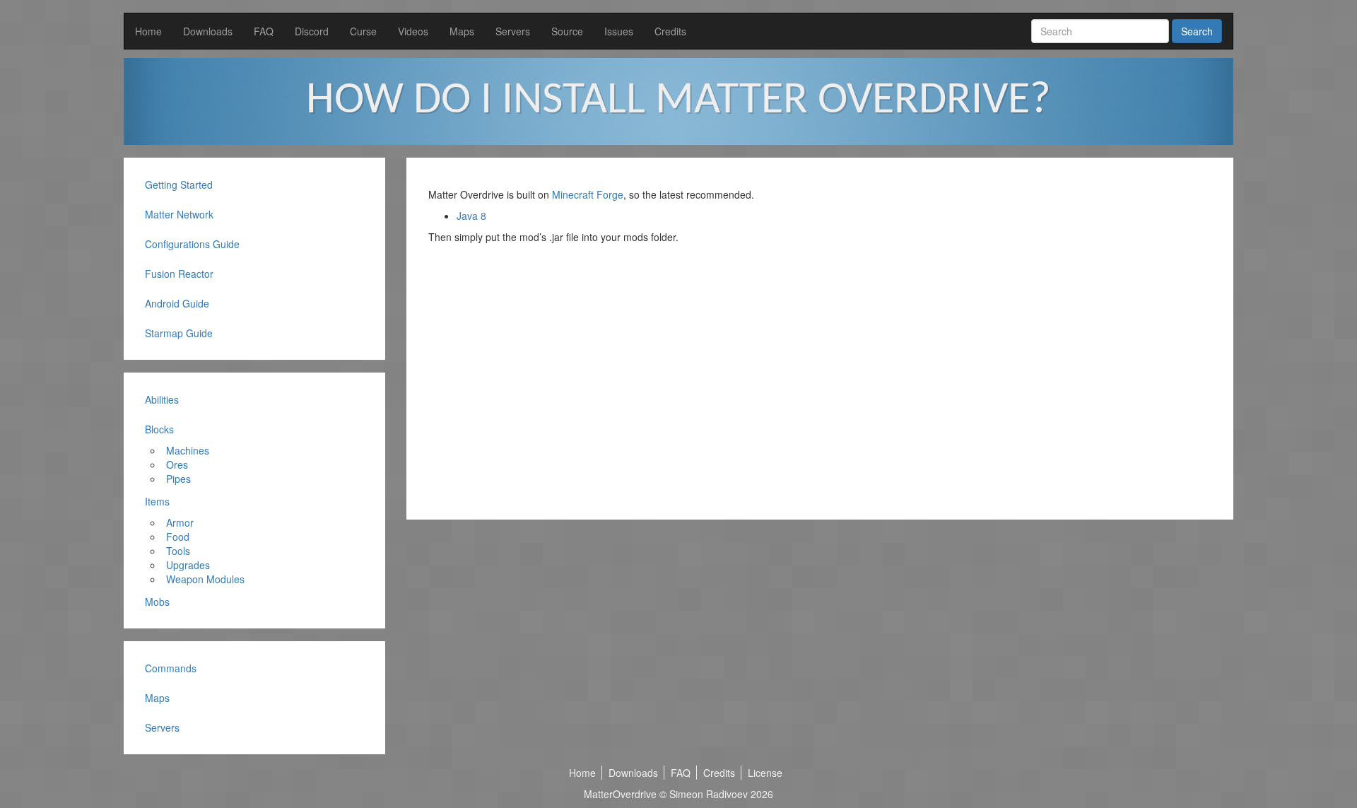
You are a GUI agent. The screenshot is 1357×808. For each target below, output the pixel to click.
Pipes (178, 479)
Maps (462, 31)
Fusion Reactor (179, 274)
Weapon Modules (205, 579)
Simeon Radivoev (708, 794)
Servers (512, 31)
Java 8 (471, 216)
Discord (312, 31)
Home (148, 31)
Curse (363, 31)
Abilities (162, 399)
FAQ (264, 31)
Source (567, 31)
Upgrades (188, 565)
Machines (187, 450)
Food (177, 536)
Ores (177, 464)
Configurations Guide (192, 244)
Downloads (208, 31)
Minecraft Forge (587, 194)
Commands (170, 668)
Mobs (157, 602)
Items (157, 501)
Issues (618, 31)
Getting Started (179, 184)
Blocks (159, 429)
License (765, 773)
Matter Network (179, 214)
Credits (670, 31)
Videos (413, 31)
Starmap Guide (179, 333)
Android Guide (177, 303)
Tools (178, 551)
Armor (180, 522)
